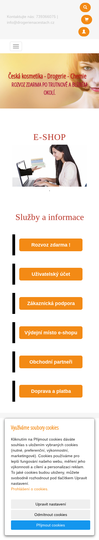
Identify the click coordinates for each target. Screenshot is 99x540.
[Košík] (86, 19)
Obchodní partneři (50, 362)
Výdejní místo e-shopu (50, 332)
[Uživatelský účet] (83, 31)
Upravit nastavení (50, 504)
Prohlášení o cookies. (29, 489)
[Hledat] (85, 7)
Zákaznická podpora (51, 303)
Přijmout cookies (50, 525)
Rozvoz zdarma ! (50, 245)
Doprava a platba (51, 391)
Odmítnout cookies (50, 514)
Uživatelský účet (51, 274)
